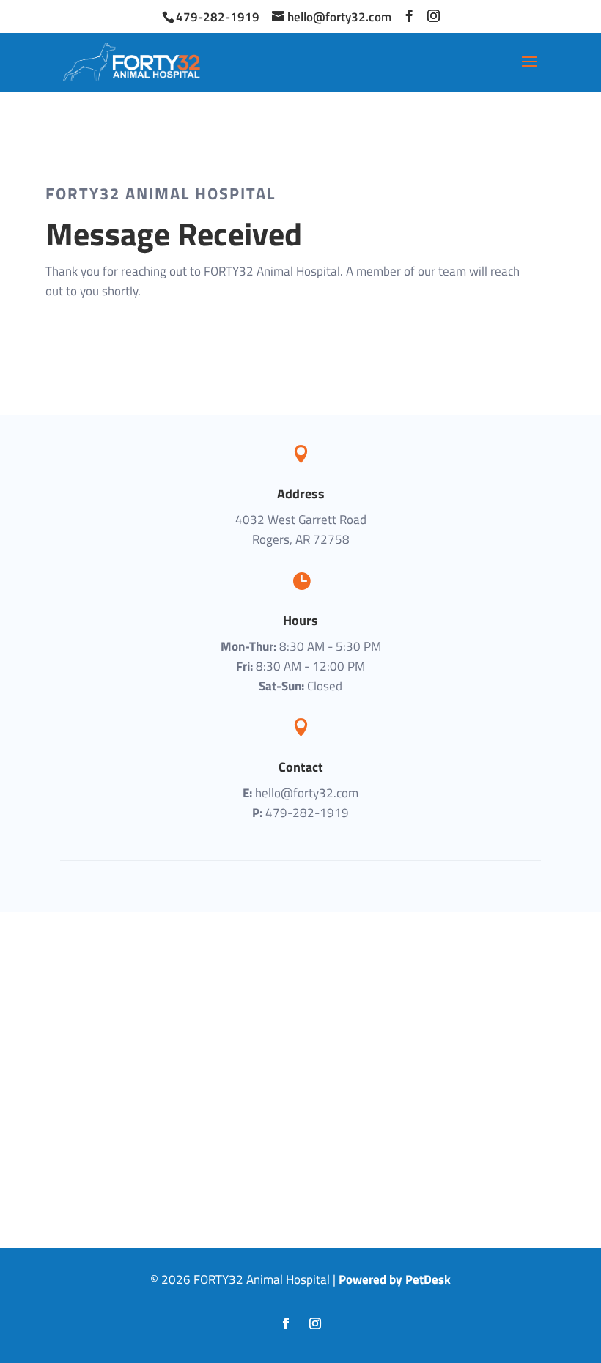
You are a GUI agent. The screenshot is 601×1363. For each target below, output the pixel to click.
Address (301, 493)
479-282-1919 (217, 16)
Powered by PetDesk (395, 1279)
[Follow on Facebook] (286, 1323)
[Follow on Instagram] (315, 1323)
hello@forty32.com (306, 792)
